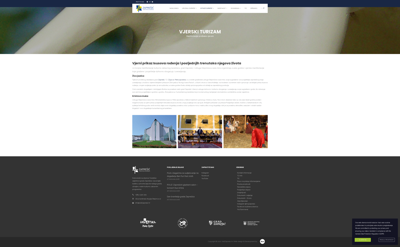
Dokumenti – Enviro (244, 198)
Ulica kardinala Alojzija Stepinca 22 (148, 199)
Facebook (205, 176)
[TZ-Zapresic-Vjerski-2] (200, 131)
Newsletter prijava (243, 187)
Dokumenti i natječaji (244, 195)
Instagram (205, 173)
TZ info (239, 176)
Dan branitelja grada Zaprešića (180, 196)
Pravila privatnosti (243, 184)
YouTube (205, 178)
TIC (238, 178)
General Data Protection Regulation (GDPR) (369, 234)
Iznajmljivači (241, 193)
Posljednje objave (243, 190)
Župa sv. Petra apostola (177, 80)
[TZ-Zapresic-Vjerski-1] (154, 131)
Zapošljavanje (242, 201)
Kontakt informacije (244, 173)
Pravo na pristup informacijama (248, 181)
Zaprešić (161, 80)
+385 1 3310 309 (140, 195)
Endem (262, 241)
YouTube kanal (242, 209)
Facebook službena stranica (247, 207)
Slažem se (362, 240)
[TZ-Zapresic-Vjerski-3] (246, 131)
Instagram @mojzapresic (246, 204)
